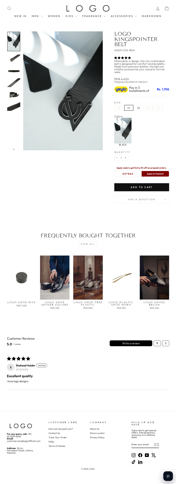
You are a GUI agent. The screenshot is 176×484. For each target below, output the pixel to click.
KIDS (70, 16)
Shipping (118, 81)
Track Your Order (57, 437)
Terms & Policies (56, 445)
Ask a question (141, 199)
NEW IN (20, 16)
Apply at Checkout (155, 173)
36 (138, 108)
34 (128, 108)
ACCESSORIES (122, 16)
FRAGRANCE (92, 16)
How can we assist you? (60, 428)
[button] (122, 57)
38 (148, 108)
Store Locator (97, 433)
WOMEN (54, 16)
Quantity (122, 152)
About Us (94, 428)
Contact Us (54, 433)
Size (117, 102)
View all (88, 244)
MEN (36, 16)
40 (158, 108)
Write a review (131, 343)
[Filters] (157, 343)
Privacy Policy (97, 437)
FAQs (51, 441)
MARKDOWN (152, 16)
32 (119, 108)
